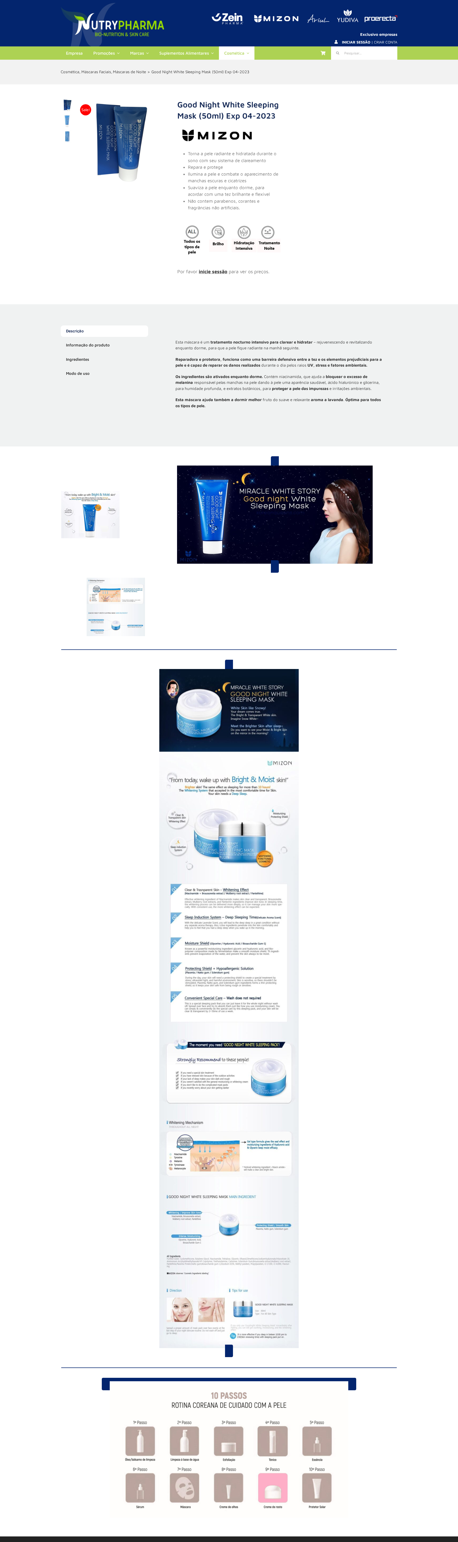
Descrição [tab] (75, 331)
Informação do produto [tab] (88, 345)
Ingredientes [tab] (77, 359)
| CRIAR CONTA (369, 42)
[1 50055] (120, 143)
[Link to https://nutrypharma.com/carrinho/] (323, 53)
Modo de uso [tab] (78, 373)
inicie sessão (213, 271)
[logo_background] (112, 5)
